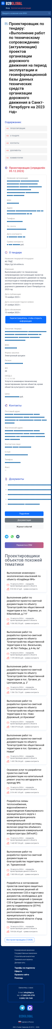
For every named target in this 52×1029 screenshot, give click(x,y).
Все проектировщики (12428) (19, 940)
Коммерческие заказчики (24, 950)
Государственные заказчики (26, 953)
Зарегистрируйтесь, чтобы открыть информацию (26, 319)
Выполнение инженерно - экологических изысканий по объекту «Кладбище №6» (24, 576)
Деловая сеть (20, 963)
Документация (24, 520)
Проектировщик (17, 128)
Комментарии (16, 158)
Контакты (14, 143)
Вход (8, 8)
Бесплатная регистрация (21, 8)
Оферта (18, 971)
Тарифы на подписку (25, 968)
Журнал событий (24, 527)
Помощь (19, 978)
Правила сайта (22, 974)
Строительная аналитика (25, 956)
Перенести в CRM (24, 545)
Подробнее (24, 514)
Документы (15, 150)
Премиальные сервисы (24, 959)
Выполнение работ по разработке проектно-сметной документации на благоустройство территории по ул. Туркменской (25, 858)
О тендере (14, 136)
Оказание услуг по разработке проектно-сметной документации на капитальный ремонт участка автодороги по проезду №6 (25, 776)
